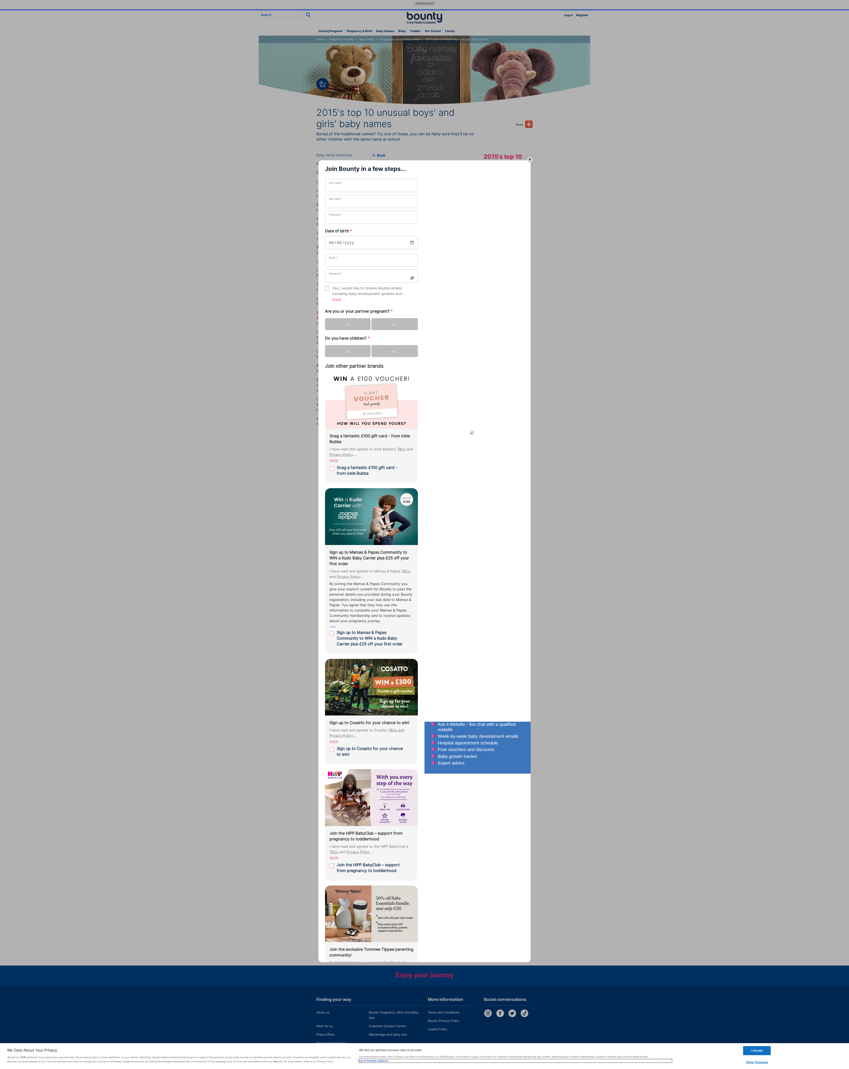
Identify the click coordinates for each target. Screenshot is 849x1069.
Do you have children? (347, 338)
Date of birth (338, 231)
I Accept (757, 1050)
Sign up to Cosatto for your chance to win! (370, 751)
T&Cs (401, 449)
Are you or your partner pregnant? (359, 311)
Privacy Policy (341, 455)
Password (335, 273)
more (336, 299)
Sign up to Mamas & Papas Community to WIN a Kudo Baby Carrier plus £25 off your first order (370, 638)
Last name (335, 198)
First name (336, 182)
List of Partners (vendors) (373, 1060)
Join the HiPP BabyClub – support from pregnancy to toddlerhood (368, 867)
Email (333, 257)
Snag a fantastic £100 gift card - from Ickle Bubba (367, 470)
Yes (393, 324)
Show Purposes (757, 1062)
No (347, 324)
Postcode (335, 214)
